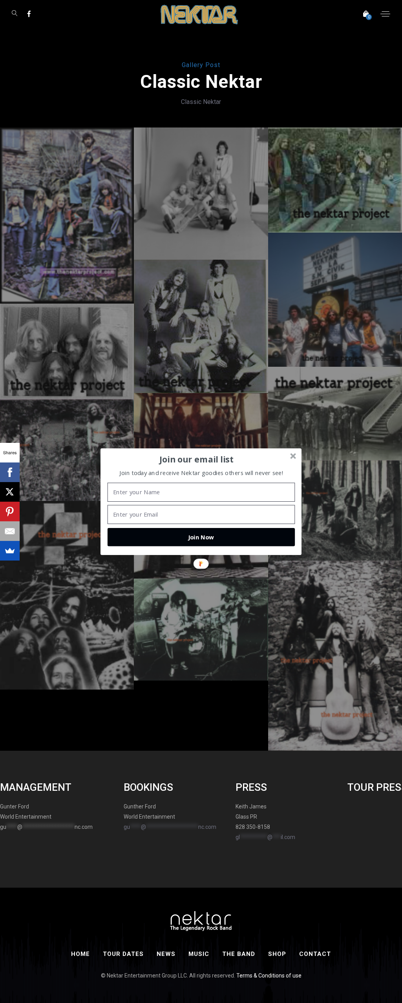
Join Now (201, 537)
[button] (197, 459)
